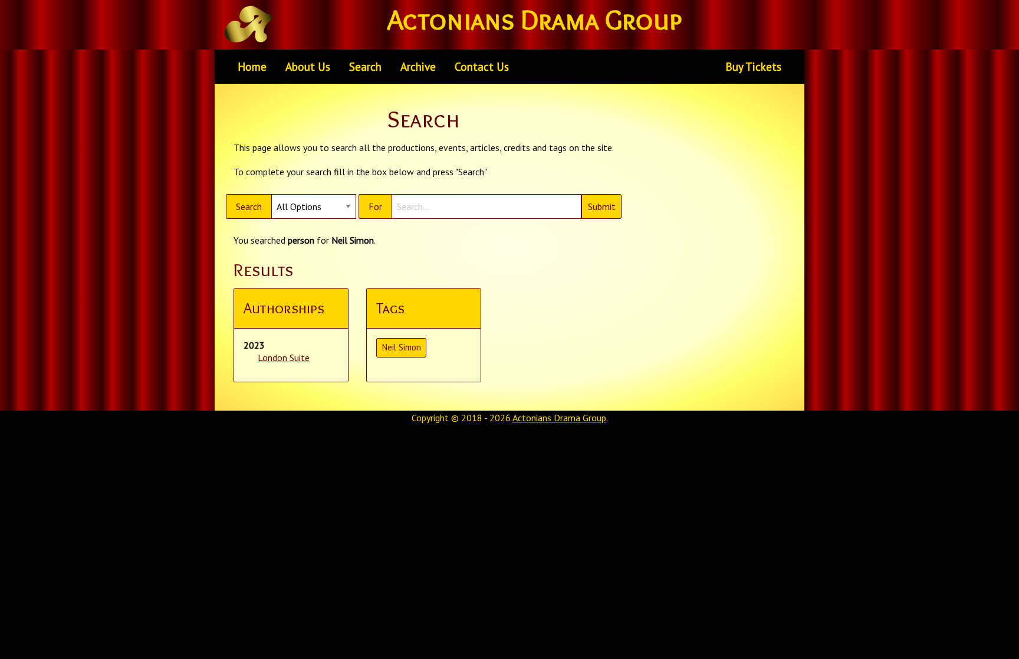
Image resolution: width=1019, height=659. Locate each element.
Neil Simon (401, 347)
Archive (418, 66)
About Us (307, 66)
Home (252, 66)
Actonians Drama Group (559, 418)
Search (365, 66)
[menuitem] (252, 66)
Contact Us (482, 66)
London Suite (284, 357)
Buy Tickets (753, 66)
